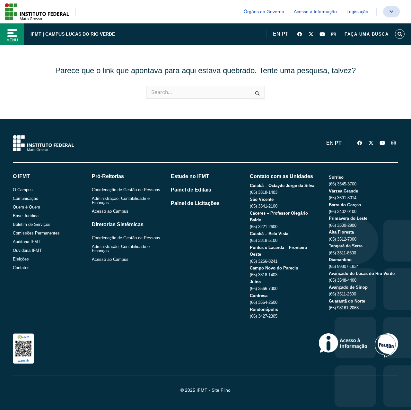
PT (285, 34)
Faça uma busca (367, 34)
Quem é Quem (26, 207)
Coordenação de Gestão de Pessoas (126, 189)
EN (276, 34)
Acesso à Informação (315, 11)
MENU (12, 40)
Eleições (21, 259)
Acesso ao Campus (110, 211)
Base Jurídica (26, 215)
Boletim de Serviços (31, 224)
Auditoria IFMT (26, 241)
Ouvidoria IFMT (27, 250)
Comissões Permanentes (36, 233)
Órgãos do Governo (264, 11)
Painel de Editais (191, 189)
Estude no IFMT (190, 176)
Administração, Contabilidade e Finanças (121, 200)
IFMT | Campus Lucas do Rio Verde (73, 34)
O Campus (23, 189)
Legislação (357, 11)
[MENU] (12, 33)
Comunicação (25, 198)
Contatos (21, 267)
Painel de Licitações (195, 203)
